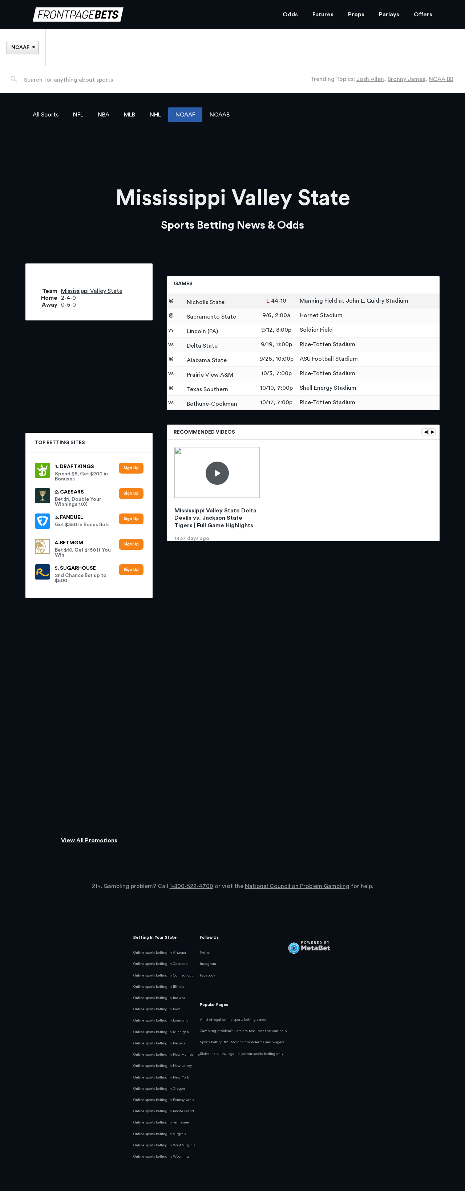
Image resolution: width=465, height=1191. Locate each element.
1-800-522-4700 (191, 886)
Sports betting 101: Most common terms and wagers (242, 1042)
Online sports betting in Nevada (159, 1043)
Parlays (389, 14)
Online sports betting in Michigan (161, 1032)
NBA (103, 115)
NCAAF (185, 115)
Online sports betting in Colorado (160, 964)
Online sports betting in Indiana (159, 998)
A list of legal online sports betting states (233, 1020)
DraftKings (77, 466)
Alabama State (206, 360)
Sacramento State (210, 317)
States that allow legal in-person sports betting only (241, 1054)
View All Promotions (89, 840)
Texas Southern (206, 389)
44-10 (278, 301)
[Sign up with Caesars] (131, 493)
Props (356, 14)
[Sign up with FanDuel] (131, 519)
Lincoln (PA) (201, 331)
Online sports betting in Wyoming (161, 1156)
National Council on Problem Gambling (297, 886)
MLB (129, 115)
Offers (423, 14)
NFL (78, 115)
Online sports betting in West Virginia (164, 1145)
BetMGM (71, 542)
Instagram (208, 964)
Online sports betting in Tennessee (161, 1122)
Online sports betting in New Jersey (162, 1066)
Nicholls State (205, 302)
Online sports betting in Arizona (159, 952)
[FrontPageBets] (150, 14)
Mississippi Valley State (91, 291)
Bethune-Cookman (211, 404)
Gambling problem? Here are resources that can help (243, 1031)
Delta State (201, 346)
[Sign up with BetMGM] (131, 544)
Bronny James (406, 79)
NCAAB (220, 115)
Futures (322, 14)
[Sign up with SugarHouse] (131, 570)
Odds (290, 14)
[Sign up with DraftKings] (131, 468)
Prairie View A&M (209, 375)
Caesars (72, 492)
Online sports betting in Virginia (159, 1134)
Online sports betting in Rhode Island (163, 1111)
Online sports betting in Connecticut (163, 975)
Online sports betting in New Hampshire (166, 1054)
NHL (155, 115)
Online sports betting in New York (161, 1077)
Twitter (205, 952)
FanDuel (71, 517)
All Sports (45, 115)
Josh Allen (370, 79)
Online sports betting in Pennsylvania (163, 1100)
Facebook (207, 975)
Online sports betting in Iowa (157, 1009)
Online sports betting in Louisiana (161, 1020)
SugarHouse (78, 568)
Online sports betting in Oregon (159, 1088)
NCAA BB (441, 79)
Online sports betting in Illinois (158, 987)
